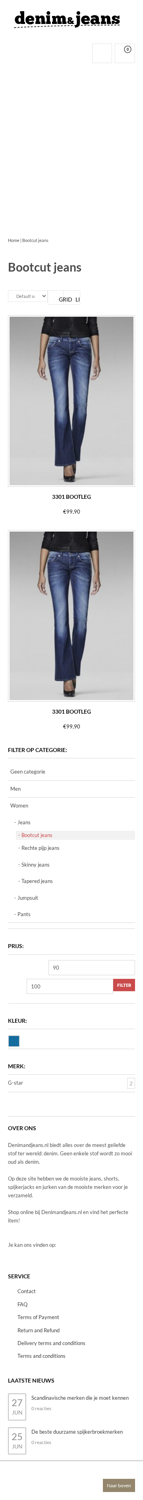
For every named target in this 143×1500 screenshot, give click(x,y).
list (77, 299)
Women (19, 805)
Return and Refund (38, 1330)
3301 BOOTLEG (71, 496)
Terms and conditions (41, 1356)
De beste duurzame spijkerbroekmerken (77, 1432)
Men (15, 789)
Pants (24, 914)
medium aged (19, 1040)
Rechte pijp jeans (40, 848)
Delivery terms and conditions (51, 1343)
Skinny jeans (35, 864)
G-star (15, 1082)
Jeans (24, 822)
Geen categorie (27, 771)
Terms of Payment (38, 1317)
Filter (124, 985)
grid (61, 299)
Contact (26, 1291)
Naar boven (119, 1485)
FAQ (22, 1304)
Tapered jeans (37, 881)
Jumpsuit (27, 898)
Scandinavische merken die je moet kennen (80, 1398)
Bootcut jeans (36, 835)
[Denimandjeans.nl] (67, 17)
